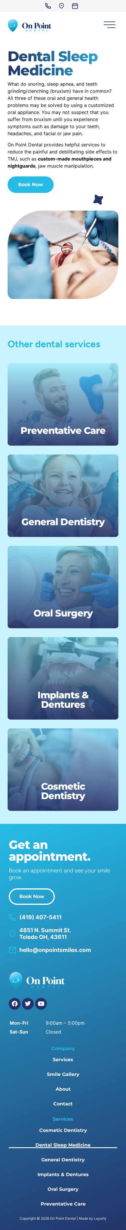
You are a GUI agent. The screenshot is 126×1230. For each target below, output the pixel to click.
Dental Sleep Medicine (63, 1145)
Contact (63, 1104)
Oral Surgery (63, 1189)
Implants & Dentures (63, 1174)
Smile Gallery (63, 1074)
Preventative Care (63, 1204)
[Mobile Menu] (108, 26)
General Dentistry (63, 1160)
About (63, 1089)
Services (63, 1059)
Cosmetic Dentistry (63, 1130)
